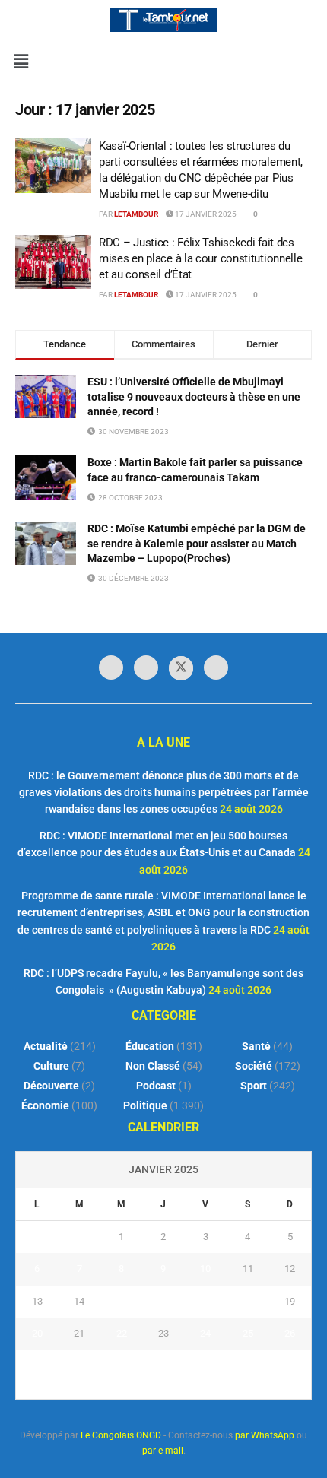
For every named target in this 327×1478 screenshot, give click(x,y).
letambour (136, 214)
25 (248, 1333)
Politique (145, 1105)
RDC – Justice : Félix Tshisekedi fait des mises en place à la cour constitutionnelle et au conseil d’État (200, 258)
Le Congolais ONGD (121, 1435)
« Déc (147, 1390)
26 (289, 1333)
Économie (45, 1105)
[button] (20, 61)
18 (248, 1301)
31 (205, 1366)
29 (121, 1366)
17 (205, 1301)
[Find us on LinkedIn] (146, 667)
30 (163, 1366)
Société (253, 1066)
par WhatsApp (264, 1435)
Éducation (149, 1046)
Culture (51, 1066)
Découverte (51, 1086)
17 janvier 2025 (205, 214)
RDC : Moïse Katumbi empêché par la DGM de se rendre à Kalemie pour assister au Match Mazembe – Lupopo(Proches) (196, 543)
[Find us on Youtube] (216, 667)
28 (79, 1366)
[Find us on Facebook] (111, 667)
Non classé (152, 1066)
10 (205, 1268)
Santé (256, 1046)
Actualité (46, 1046)
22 (121, 1333)
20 (37, 1333)
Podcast (156, 1086)
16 (163, 1301)
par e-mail (162, 1450)
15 (121, 1301)
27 (37, 1366)
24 (205, 1333)
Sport (253, 1086)
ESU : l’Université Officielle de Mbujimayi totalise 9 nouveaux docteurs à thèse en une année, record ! (193, 396)
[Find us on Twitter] (181, 668)
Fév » (179, 1390)
